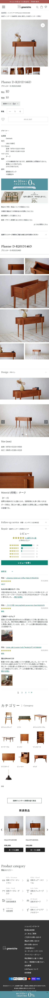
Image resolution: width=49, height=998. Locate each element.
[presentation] (1, 830)
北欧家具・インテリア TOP (9, 13)
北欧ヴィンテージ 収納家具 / (9, 16)
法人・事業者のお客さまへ (34, 962)
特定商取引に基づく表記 (33, 958)
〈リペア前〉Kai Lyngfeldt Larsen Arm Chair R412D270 (25, 605)
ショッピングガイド (31, 926)
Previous (3, 422)
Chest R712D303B (10, 840)
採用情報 (27, 972)
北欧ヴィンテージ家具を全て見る (24, 801)
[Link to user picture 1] (7, 635)
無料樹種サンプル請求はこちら (11, 216)
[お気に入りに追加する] (3, 119)
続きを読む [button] (18, 597)
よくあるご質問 (30, 933)
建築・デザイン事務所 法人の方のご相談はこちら (16, 220)
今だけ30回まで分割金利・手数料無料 (24, 2)
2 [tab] (26, 434)
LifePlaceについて (31, 969)
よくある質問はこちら (41, 224)
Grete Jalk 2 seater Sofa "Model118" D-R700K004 (23, 647)
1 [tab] (23, 434)
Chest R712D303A (32, 840)
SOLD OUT (28, 119)
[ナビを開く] (3, 7)
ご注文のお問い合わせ (32, 937)
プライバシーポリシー (32, 954)
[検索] (37, 7)
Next (46, 422)
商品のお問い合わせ (31, 941)
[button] (14, 545)
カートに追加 (14, 850)
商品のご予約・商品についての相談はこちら (15, 207)
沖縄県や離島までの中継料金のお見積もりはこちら (17, 211)
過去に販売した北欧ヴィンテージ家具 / (29, 16)
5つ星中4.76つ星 (30, 538)
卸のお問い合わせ (31, 944)
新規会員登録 (29, 930)
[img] (6, 581)
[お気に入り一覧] (46, 7)
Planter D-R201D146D (23, 13)
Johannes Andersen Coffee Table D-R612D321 (22, 578)
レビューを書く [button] (24, 562)
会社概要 (27, 965)
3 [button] (25, 692)
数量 (2, 111)
